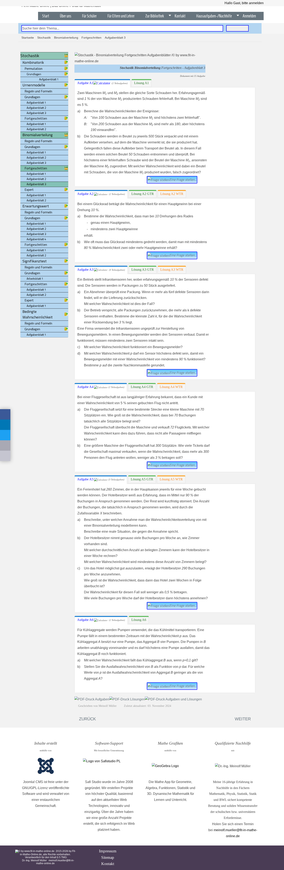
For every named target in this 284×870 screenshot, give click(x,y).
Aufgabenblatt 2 (36, 107)
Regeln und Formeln (38, 91)
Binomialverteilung (66, 37)
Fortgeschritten (91, 37)
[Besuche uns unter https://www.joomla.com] (46, 766)
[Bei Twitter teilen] (5, 435)
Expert (29, 189)
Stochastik (44, 37)
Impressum (107, 851)
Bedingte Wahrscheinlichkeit (37, 314)
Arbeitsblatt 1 (35, 278)
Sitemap (107, 857)
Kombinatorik (33, 62)
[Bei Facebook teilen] (5, 414)
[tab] (102, 83)
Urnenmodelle (33, 85)
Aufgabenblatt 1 (36, 102)
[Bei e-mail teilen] (5, 445)
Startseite (27, 37)
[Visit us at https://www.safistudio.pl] (109, 766)
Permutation (33, 68)
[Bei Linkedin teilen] (5, 425)
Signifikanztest (34, 261)
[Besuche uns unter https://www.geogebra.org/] (170, 766)
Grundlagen (32, 96)
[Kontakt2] (5, 456)
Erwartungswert (35, 206)
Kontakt (107, 863)
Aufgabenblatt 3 (36, 113)
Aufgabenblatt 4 (36, 239)
